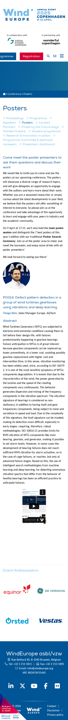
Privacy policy (55, 714)
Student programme (46, 131)
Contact (51, 706)
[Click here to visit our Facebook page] (45, 686)
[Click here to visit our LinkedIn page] (11, 686)
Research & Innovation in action (28, 135)
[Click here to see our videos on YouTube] (34, 686)
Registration (31, 56)
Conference (14, 94)
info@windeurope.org (40, 668)
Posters (27, 122)
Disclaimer (53, 710)
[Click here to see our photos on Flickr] (57, 686)
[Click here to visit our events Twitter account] (22, 686)
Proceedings (15, 118)
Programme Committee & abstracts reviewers (28, 142)
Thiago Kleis (10, 313)
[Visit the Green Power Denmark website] (17, 46)
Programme (38, 118)
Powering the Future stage (40, 127)
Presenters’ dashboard (39, 144)
